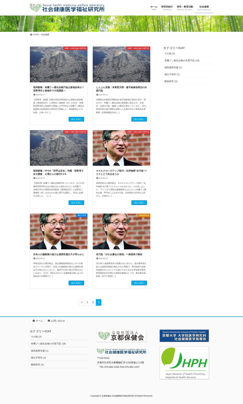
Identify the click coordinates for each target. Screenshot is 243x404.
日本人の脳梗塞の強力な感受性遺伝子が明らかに (58, 254)
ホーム (39, 320)
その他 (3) (169, 53)
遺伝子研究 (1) (172, 74)
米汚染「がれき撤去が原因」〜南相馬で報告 (119, 254)
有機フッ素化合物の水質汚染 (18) (182, 60)
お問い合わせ (57, 320)
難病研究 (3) (170, 81)
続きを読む (76, 119)
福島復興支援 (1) (173, 67)
